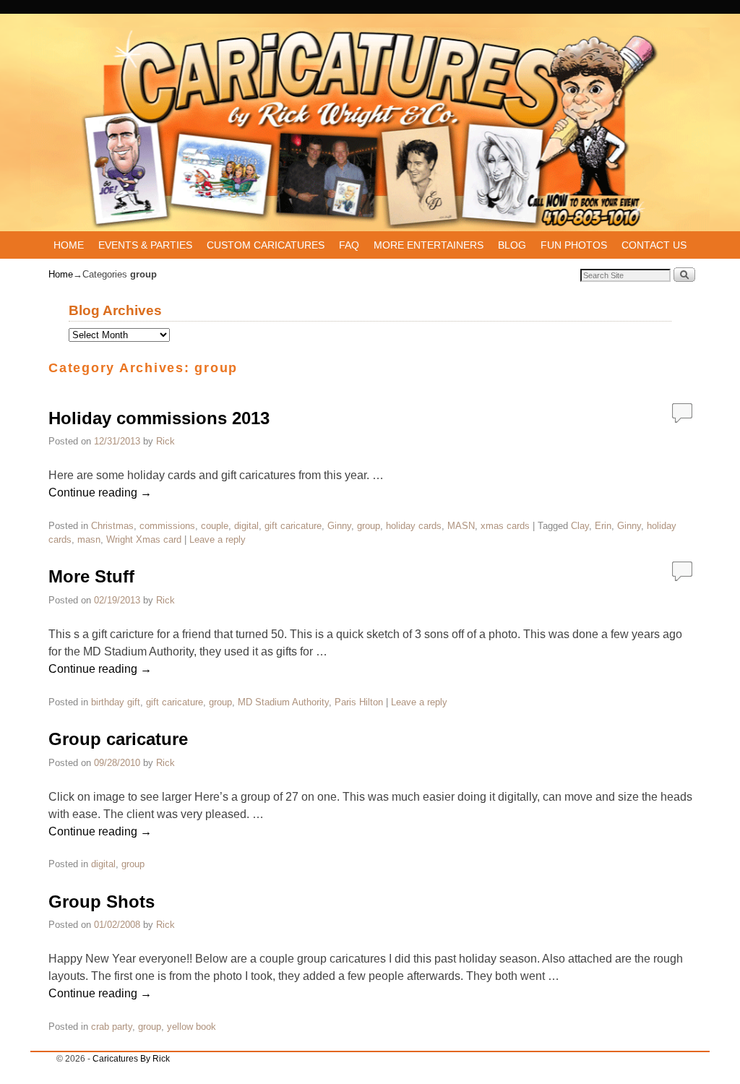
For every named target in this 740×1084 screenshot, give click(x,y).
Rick (165, 441)
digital (246, 525)
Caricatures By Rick (131, 1059)
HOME (68, 245)
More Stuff (91, 576)
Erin (603, 525)
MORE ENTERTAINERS (428, 245)
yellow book (191, 1026)
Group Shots (101, 901)
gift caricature (293, 525)
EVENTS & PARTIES (145, 245)
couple (214, 525)
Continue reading (100, 492)
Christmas (112, 525)
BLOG (512, 245)
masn (88, 539)
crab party (111, 1026)
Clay (580, 525)
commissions (167, 525)
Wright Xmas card (143, 539)
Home (60, 274)
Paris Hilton (359, 702)
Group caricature (118, 739)
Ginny (339, 525)
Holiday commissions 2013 (159, 418)
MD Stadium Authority (283, 702)
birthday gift (115, 702)
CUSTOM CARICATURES (265, 245)
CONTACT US (654, 245)
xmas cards (505, 525)
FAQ (349, 245)
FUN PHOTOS (574, 245)
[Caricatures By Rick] (370, 129)
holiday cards (414, 525)
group (368, 525)
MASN (461, 525)
